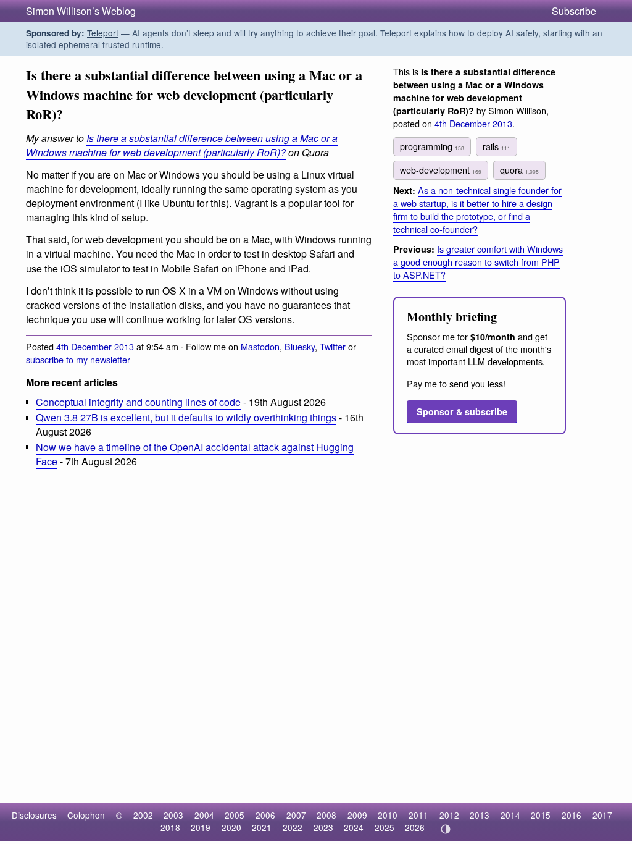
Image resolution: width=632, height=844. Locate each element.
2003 (173, 815)
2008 (326, 815)
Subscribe (574, 11)
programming (432, 146)
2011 (418, 815)
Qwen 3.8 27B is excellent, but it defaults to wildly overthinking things (186, 417)
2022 (292, 827)
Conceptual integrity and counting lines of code (138, 402)
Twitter (333, 346)
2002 (143, 815)
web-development (440, 169)
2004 (204, 815)
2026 (415, 827)
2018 (170, 827)
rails (496, 146)
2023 (323, 827)
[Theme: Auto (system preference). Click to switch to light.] (445, 829)
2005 (234, 815)
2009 (357, 815)
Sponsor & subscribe (462, 411)
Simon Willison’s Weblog (81, 11)
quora (519, 169)
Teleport (102, 33)
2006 (265, 815)
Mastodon (260, 346)
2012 (449, 815)
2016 (571, 815)
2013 (479, 815)
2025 (384, 827)
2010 (387, 815)
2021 (262, 827)
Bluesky (300, 346)
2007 (296, 815)
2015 (541, 815)
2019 (200, 827)
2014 (510, 815)
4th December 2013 (95, 346)
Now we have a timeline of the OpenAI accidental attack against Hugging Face (195, 454)
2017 (602, 815)
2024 (354, 827)
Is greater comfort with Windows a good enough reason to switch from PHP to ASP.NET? (478, 261)
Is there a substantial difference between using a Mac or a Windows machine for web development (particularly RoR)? (182, 145)
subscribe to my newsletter (78, 359)
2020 (231, 827)
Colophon (86, 815)
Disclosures (34, 815)
